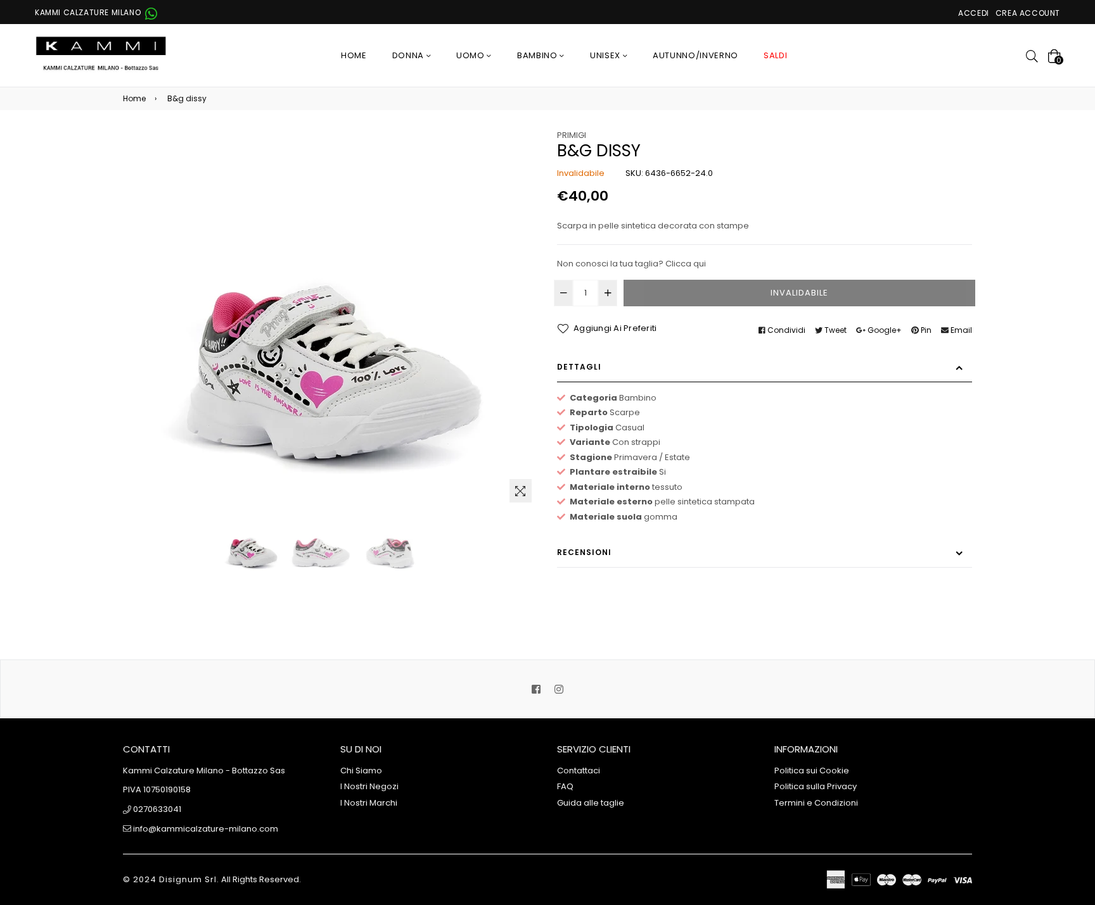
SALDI (775, 55)
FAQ (565, 786)
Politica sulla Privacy (815, 786)
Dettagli (579, 366)
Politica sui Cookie (811, 771)
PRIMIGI (571, 135)
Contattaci (578, 771)
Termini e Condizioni (816, 803)
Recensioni (584, 552)
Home (354, 55)
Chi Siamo (361, 771)
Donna (409, 55)
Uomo (471, 55)
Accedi (973, 13)
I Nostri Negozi (369, 786)
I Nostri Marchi (368, 803)
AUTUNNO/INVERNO (695, 55)
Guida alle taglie (590, 803)
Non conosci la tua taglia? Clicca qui (631, 264)
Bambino (538, 55)
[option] (252, 543)
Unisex (606, 55)
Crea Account (1028, 13)
